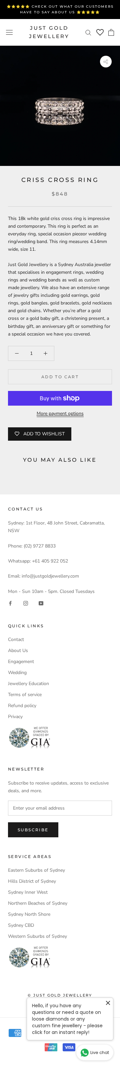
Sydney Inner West (28, 892)
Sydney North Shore (29, 914)
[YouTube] (41, 603)
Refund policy (22, 705)
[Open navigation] (9, 32)
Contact (16, 639)
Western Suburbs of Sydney (37, 936)
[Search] (88, 32)
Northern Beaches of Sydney (37, 903)
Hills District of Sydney (32, 881)
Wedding (17, 672)
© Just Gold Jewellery (60, 995)
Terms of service (25, 694)
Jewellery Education (28, 683)
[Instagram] (25, 603)
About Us (18, 650)
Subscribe (33, 829)
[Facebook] (10, 603)
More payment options (60, 413)
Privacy (15, 716)
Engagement (21, 661)
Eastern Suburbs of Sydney (36, 870)
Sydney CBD (21, 925)
